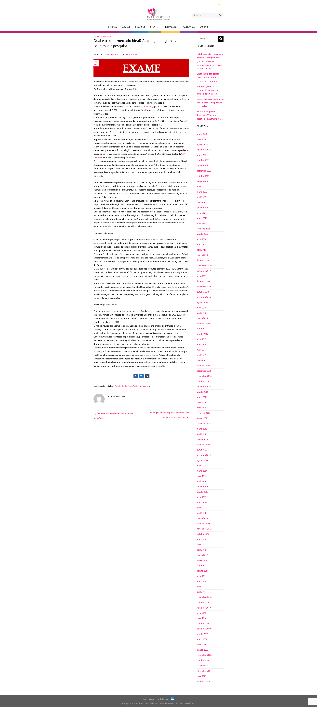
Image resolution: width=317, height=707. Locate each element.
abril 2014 (201, 481)
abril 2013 (201, 513)
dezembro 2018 (204, 287)
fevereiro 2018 (203, 323)
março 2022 (202, 202)
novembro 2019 (204, 266)
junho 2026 (202, 134)
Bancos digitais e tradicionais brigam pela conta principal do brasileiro (210, 103)
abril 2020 (201, 250)
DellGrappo (191, 704)
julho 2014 (201, 466)
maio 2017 (201, 350)
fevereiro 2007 (203, 681)
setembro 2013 (204, 487)
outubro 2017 (203, 329)
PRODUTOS (140, 27)
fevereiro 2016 (203, 413)
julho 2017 (201, 339)
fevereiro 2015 (203, 445)
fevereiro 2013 (203, 524)
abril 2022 (201, 197)
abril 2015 (201, 434)
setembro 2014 (204, 455)
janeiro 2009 (202, 650)
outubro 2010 (203, 602)
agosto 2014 (202, 460)
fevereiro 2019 (203, 281)
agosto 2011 (202, 571)
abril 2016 (201, 408)
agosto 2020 (202, 234)
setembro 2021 (204, 208)
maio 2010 (201, 618)
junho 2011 (202, 581)
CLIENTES (154, 27)
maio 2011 (201, 587)
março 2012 (202, 555)
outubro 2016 (203, 381)
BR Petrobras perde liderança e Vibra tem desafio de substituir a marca (210, 115)
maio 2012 (201, 545)
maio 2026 (201, 139)
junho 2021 (202, 218)
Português (214, 4)
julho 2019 (201, 276)
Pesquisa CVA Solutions (103, 37)
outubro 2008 (203, 660)
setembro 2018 (204, 297)
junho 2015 (202, 429)
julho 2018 (201, 308)
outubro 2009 (203, 624)
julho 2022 (201, 187)
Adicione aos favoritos (141, 386)
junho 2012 (202, 539)
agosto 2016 (202, 392)
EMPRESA (112, 27)
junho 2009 (202, 639)
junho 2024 (202, 155)
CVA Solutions (131, 54)
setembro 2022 (204, 181)
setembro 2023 (204, 166)
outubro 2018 (203, 292)
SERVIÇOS (126, 27)
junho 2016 (202, 397)
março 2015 (202, 439)
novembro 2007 (204, 671)
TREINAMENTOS (171, 27)
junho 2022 (202, 192)
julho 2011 (201, 576)
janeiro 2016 (202, 418)
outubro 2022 (203, 176)
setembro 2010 (204, 608)
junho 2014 (202, 471)
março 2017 (202, 360)
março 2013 (202, 518)
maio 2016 (201, 402)
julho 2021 (201, 213)
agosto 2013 (202, 492)
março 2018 (202, 318)
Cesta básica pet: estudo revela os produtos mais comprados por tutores (208, 77)
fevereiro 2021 (203, 229)
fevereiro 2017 (203, 366)
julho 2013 (201, 497)
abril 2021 (201, 224)
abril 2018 (201, 313)
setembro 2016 (204, 387)
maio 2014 (201, 476)
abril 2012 (201, 550)
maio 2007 (201, 676)
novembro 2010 (204, 597)
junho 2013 (202, 502)
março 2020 (202, 255)
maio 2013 (201, 508)
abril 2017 (201, 355)
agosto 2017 (202, 334)
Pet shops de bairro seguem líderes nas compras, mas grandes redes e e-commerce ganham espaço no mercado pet (210, 61)
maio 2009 (201, 645)
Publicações (189, 27)
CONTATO (204, 27)
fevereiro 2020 (203, 260)
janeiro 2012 (202, 560)
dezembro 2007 (204, 666)
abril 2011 (201, 592)
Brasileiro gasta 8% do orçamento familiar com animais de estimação (208, 90)
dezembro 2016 (204, 371)
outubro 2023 (203, 160)
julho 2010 (201, 613)
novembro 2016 (204, 376)
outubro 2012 (203, 534)
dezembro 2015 (204, 423)
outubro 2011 (203, 566)
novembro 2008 (204, 655)
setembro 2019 (204, 271)
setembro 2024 (204, 150)
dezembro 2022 (204, 171)
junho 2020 (202, 244)
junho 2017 (202, 345)
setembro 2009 (204, 629)
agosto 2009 (202, 634)
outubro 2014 (203, 450)
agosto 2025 (202, 145)
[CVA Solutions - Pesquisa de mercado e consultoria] (158, 14)
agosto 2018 (202, 302)
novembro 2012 (204, 529)
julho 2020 (201, 239)
